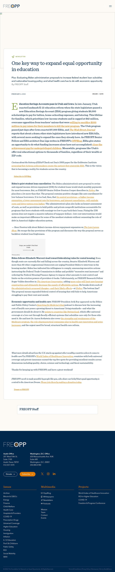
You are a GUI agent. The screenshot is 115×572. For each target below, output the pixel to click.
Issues (7, 487)
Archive (6, 493)
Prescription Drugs (10, 520)
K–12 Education (9, 540)
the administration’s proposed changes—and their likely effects (42, 288)
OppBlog (47, 493)
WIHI (5, 556)
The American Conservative (50, 281)
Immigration (8, 533)
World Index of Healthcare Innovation (54, 356)
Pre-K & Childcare (10, 543)
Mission (44, 509)
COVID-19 (7, 516)
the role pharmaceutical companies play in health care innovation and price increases (57, 323)
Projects (83, 487)
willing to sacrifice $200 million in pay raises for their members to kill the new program (54, 124)
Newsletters (48, 500)
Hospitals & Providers (12, 513)
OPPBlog (77, 141)
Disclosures (94, 569)
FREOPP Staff (21, 84)
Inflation (6, 536)
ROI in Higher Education (88, 496)
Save (101, 94)
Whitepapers (48, 497)
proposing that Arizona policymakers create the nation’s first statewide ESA (48, 165)
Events (43, 518)
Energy (6, 499)
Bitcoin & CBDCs (10, 496)
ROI (5, 550)
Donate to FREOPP (21, 389)
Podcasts (46, 504)
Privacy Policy (86, 569)
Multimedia (48, 487)
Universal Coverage (11, 523)
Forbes (92, 190)
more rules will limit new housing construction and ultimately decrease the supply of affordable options (57, 283)
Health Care (8, 510)
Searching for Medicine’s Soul (50, 305)
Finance (6, 503)
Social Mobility (9, 553)
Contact (44, 515)
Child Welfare (9, 506)
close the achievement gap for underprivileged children (57, 146)
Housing (6, 530)
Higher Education (10, 526)
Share (95, 94)
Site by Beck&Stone (105, 569)
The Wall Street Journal (82, 129)
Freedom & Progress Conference (92, 503)
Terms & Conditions (75, 569)
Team (43, 512)
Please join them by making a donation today (61, 382)
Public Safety (8, 546)
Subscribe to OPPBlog (22, 176)
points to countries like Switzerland (62, 311)
